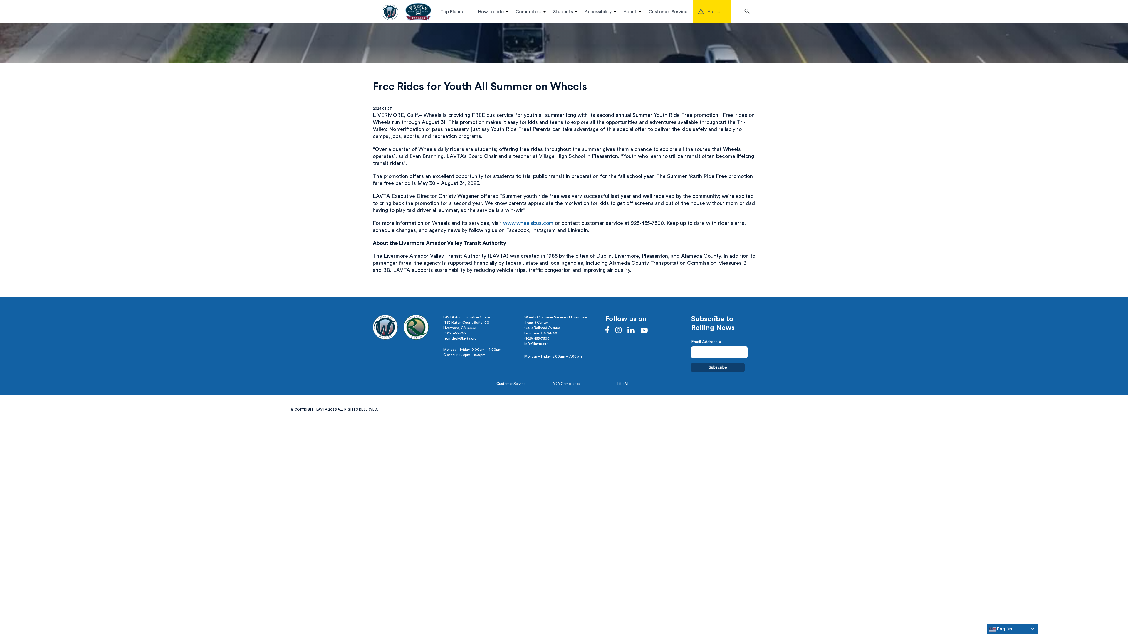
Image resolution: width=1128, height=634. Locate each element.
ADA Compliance (566, 383)
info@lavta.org (536, 343)
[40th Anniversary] (418, 12)
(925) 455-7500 (537, 338)
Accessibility (598, 11)
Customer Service (668, 11)
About (630, 11)
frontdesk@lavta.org (459, 338)
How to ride (491, 11)
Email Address (706, 342)
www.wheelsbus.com (528, 223)
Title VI (622, 383)
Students (563, 11)
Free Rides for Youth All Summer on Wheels (480, 86)
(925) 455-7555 (455, 333)
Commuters (528, 11)
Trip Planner (453, 11)
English (1004, 629)
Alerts (713, 11)
